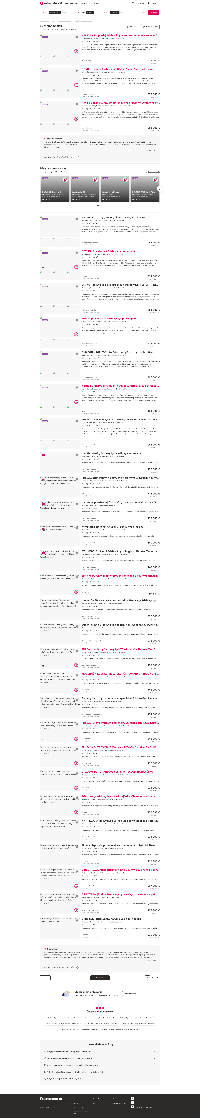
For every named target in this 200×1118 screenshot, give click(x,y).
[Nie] (77, 157)
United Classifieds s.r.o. (56, 1108)
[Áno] (72, 157)
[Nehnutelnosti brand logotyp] (51, 3)
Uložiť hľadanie (152, 27)
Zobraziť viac (150, 150)
